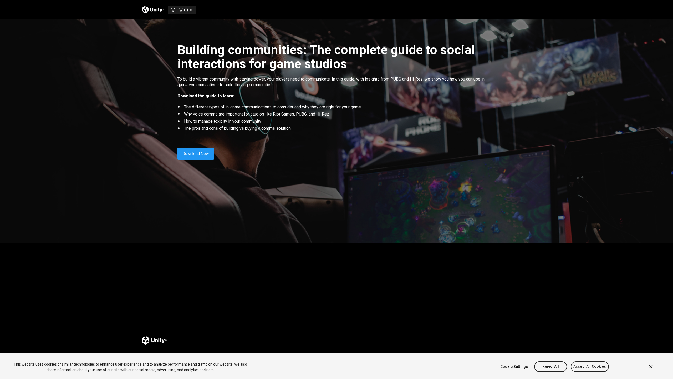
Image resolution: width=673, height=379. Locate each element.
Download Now (196, 153)
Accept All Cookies (589, 367)
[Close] (651, 366)
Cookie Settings (514, 367)
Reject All (550, 367)
